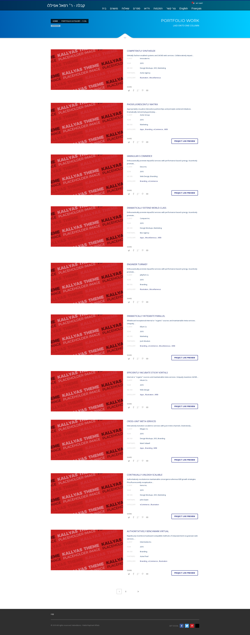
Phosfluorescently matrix (142, 104)
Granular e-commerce (139, 156)
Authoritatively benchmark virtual (148, 531)
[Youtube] (197, 626)
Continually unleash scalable (144, 474)
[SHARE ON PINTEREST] (143, 90)
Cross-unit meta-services (141, 421)
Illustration (144, 77)
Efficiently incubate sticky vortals (147, 372)
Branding (148, 129)
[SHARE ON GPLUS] (138, 90)
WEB (166, 129)
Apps (142, 129)
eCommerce (158, 129)
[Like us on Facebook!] (182, 626)
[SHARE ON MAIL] (147, 90)
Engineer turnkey (137, 264)
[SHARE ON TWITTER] (129, 90)
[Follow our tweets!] (187, 626)
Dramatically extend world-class (146, 207)
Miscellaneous (155, 77)
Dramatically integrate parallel (146, 316)
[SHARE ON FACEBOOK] (133, 90)
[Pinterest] (192, 626)
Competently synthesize (141, 50)
